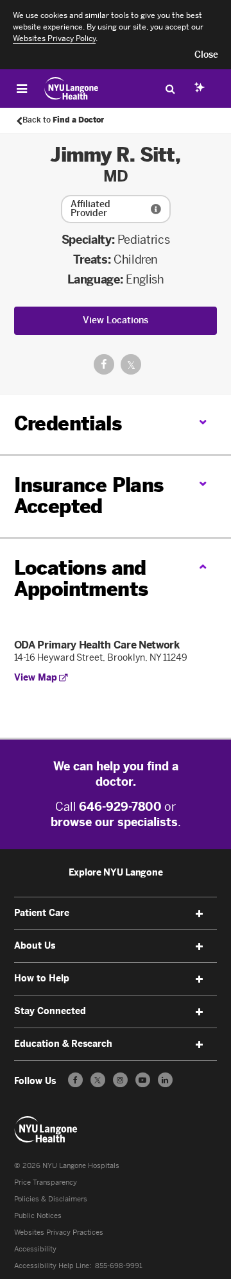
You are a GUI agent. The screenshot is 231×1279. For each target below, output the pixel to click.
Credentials (67, 424)
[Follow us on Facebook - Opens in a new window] (75, 1079)
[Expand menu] (199, 914)
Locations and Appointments (81, 579)
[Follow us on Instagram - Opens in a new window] (120, 1079)
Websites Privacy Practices (58, 1232)
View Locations (115, 320)
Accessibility (35, 1249)
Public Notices (38, 1216)
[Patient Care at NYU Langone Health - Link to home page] (71, 88)
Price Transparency (45, 1182)
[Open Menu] (22, 88)
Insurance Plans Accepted (89, 496)
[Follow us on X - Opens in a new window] (97, 1079)
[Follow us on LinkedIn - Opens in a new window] (165, 1079)
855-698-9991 (118, 1266)
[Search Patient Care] (170, 88)
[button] (206, 55)
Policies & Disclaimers (50, 1199)
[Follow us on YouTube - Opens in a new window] (142, 1079)
